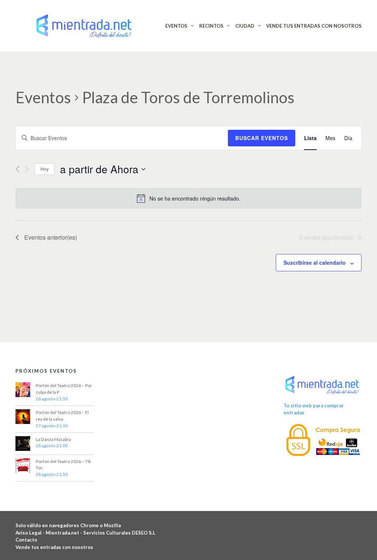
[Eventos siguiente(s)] (27, 169)
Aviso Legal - (30, 533)
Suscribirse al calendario (314, 262)
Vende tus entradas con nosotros (54, 547)
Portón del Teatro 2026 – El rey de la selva (62, 416)
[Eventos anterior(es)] (17, 169)
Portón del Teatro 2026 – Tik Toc (63, 465)
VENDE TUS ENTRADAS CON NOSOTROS (314, 26)
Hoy (44, 169)
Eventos (43, 97)
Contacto (26, 540)
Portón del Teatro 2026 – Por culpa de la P (64, 389)
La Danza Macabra (53, 439)
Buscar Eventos (261, 138)
